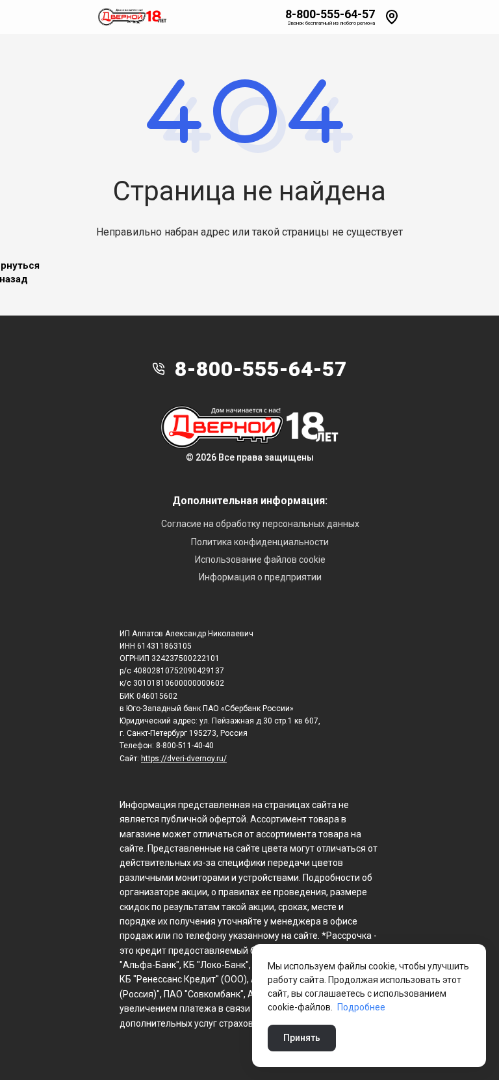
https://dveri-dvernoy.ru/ (184, 758)
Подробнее (361, 1007)
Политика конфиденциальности (260, 542)
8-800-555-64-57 (330, 14)
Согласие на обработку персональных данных (260, 524)
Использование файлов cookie (260, 559)
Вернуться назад (13, 272)
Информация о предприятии (260, 577)
